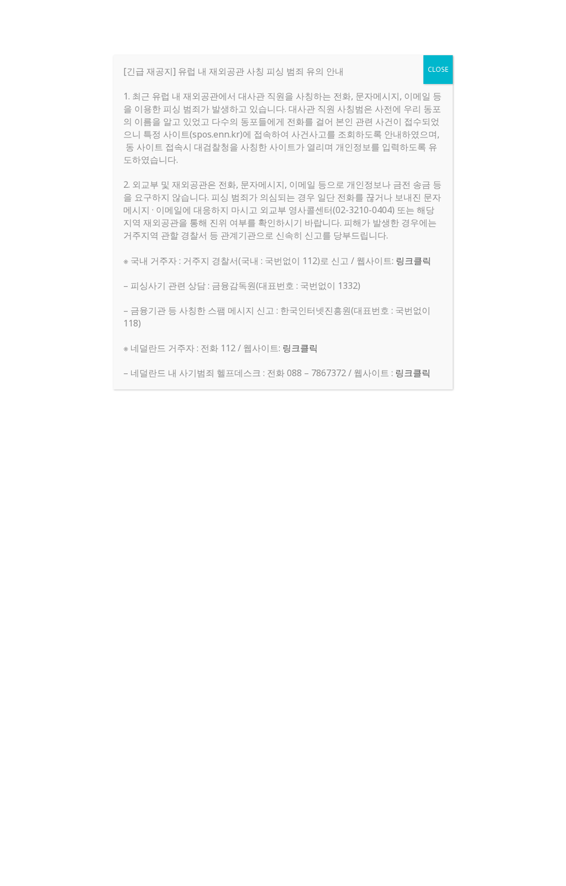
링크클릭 (413, 261)
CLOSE (438, 69)
